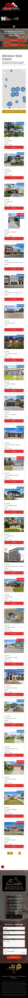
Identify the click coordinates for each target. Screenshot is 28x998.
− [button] (4, 73)
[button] (14, 26)
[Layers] (23, 71)
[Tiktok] (20, 916)
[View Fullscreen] (4, 77)
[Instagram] (16, 916)
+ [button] (4, 71)
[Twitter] (12, 916)
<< (8, 853)
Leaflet (24, 107)
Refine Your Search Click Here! (14, 111)
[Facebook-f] (8, 916)
